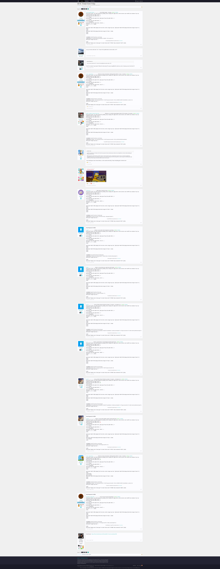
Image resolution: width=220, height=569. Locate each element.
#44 (141, 108)
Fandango (81, 196)
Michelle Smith (81, 119)
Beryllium (134, 565)
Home (78, 1)
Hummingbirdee (89, 185)
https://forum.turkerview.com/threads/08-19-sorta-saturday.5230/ (104, 534)
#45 (141, 145)
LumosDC (81, 66)
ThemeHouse (92, 566)
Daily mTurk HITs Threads (85, 5)
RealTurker (81, 233)
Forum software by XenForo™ (85, 565)
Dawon (87, 418)
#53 (141, 411)
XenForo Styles (103, 565)
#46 (141, 164)
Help (138, 565)
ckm (81, 156)
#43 (141, 67)
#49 (141, 262)
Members (87, 1)
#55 (141, 489)
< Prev (82, 8)
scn (86, 341)
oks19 (87, 304)
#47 (141, 185)
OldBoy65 (81, 461)
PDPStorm (88, 190)
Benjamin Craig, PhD (90, 496)
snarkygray (81, 384)
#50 (141, 299)
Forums (81, 1)
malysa (81, 18)
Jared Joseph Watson (90, 12)
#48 (141, 222)
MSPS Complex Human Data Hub (92, 113)
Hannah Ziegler (80, 55)
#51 (141, 336)
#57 (141, 540)
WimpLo (94, 5)
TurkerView (120, 40)
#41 (141, 44)
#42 (141, 55)
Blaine (87, 267)
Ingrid (87, 230)
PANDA (116, 12)
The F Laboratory (89, 74)
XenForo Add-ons (97, 565)
